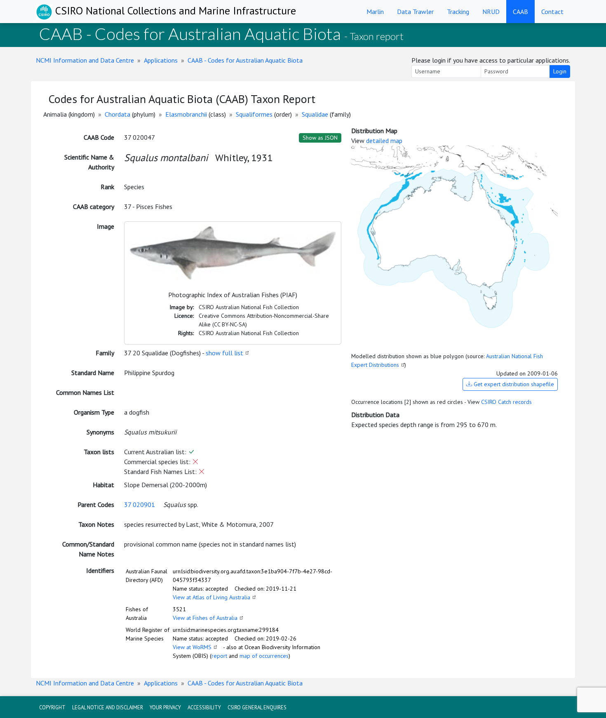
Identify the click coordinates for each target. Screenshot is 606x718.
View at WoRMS (192, 647)
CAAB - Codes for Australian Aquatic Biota (245, 60)
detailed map (384, 140)
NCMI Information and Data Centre (85, 60)
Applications (161, 60)
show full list (224, 353)
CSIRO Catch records (506, 402)
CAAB (520, 11)
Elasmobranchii (186, 114)
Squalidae (315, 114)
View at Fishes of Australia (205, 618)
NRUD (491, 11)
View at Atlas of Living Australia (211, 597)
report (219, 655)
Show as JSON (320, 137)
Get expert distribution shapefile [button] (513, 384)
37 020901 (139, 504)
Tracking (458, 11)
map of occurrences (264, 655)
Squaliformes (254, 114)
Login (559, 71)
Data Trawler (415, 11)
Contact (552, 11)
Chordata (117, 114)
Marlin (375, 11)
